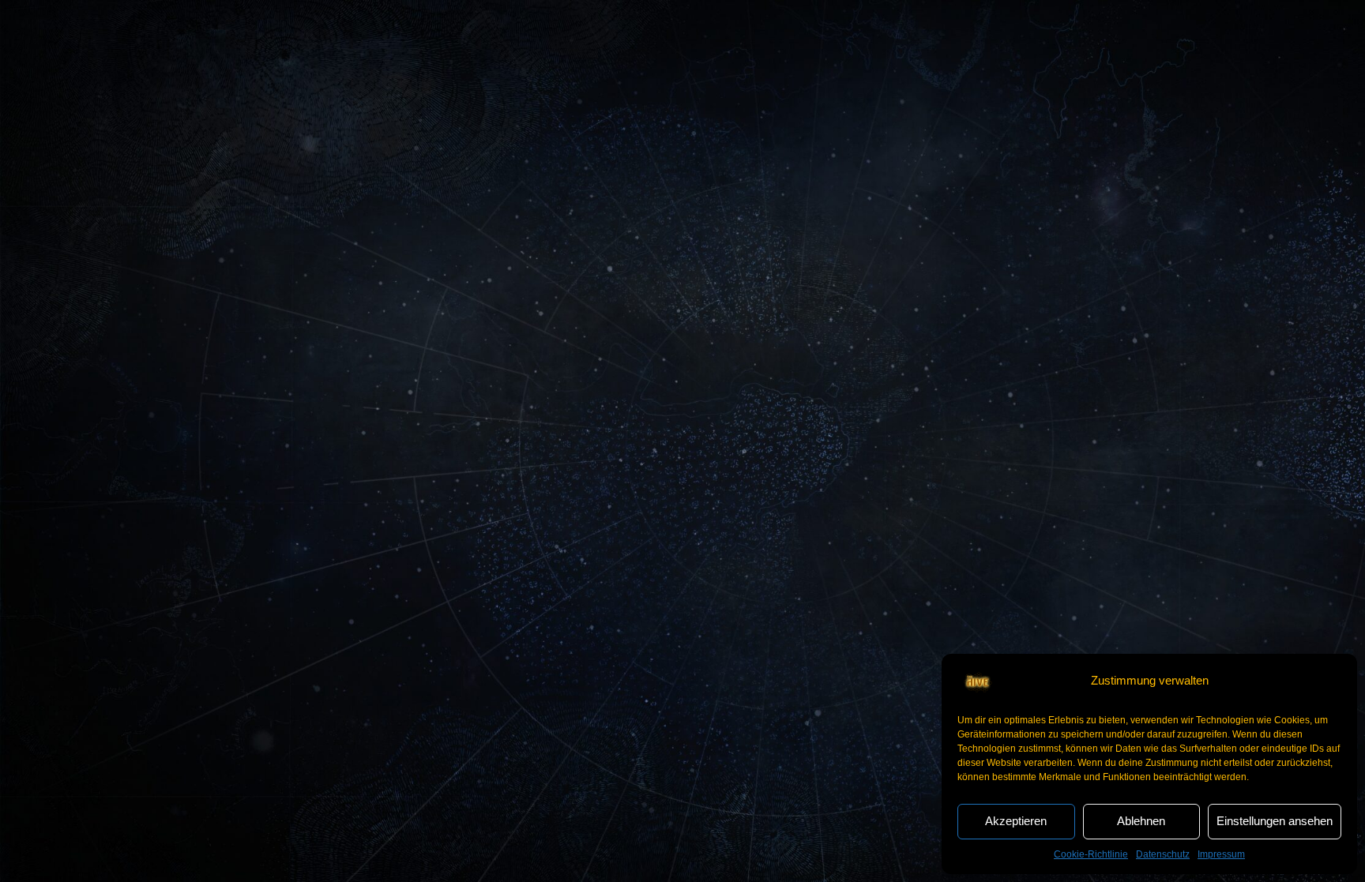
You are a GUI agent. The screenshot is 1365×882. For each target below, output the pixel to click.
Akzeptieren (1016, 821)
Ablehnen (1141, 821)
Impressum (1221, 854)
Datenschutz (1163, 854)
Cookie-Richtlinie (1091, 854)
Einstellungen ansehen (1274, 821)
